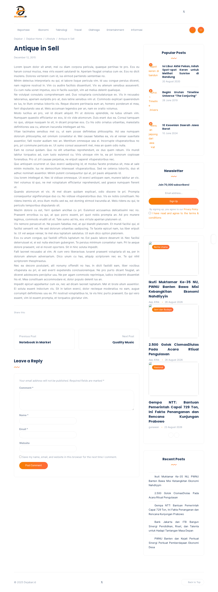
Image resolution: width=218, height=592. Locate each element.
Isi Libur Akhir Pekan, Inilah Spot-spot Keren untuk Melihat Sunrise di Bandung (180, 71)
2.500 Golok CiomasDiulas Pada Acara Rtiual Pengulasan (174, 349)
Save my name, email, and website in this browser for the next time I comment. (69, 457)
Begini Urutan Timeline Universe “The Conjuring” (180, 94)
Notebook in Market (35, 342)
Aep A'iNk (154, 302)
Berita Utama (161, 247)
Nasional (158, 367)
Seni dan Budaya (163, 309)
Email (23, 429)
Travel (78, 30)
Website (24, 443)
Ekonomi (43, 30)
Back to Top (194, 582)
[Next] (176, 435)
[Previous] (170, 435)
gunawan (154, 427)
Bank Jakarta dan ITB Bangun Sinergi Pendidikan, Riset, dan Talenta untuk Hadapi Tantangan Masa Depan (174, 526)
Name (23, 415)
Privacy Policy (191, 209)
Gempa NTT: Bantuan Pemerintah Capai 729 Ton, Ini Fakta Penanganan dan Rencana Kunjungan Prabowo (174, 412)
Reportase (24, 30)
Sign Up (174, 201)
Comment (26, 387)
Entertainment (115, 30)
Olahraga (94, 30)
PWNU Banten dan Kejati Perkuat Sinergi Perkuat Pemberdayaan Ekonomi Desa (174, 543)
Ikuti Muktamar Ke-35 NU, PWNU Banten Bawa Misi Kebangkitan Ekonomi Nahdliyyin (174, 289)
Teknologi (61, 30)
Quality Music (123, 342)
